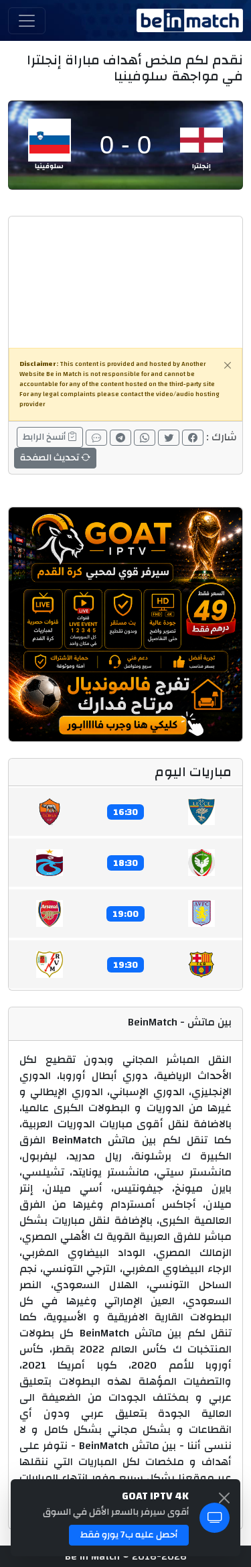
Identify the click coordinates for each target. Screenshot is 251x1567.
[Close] (228, 365)
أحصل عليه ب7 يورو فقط (128, 1535)
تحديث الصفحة (50, 457)
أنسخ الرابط (45, 437)
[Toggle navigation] (27, 20)
